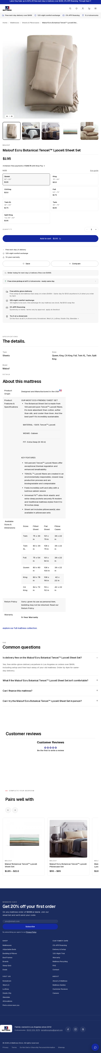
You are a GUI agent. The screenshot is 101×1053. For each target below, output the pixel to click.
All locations (7, 1001)
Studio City (7, 993)
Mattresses (14, 23)
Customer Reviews (60, 989)
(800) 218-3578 (33, 1030)
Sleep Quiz (7, 965)
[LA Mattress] (7, 8)
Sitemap (61, 1047)
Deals (5, 969)
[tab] (12, 131)
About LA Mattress (60, 981)
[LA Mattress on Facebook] (68, 1029)
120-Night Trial (59, 953)
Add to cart (49, 238)
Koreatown (7, 981)
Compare (76, 263)
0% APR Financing (60, 945)
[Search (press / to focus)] (70, 8)
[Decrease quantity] (87, 229)
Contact (56, 969)
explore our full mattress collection (20, 628)
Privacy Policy (31, 932)
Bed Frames (7, 957)
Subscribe (30, 926)
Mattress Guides (59, 985)
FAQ (54, 965)
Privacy (5, 1047)
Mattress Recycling (60, 961)
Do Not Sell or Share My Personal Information (37, 1047)
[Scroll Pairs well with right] (15, 810)
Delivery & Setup (59, 949)
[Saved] (76, 8)
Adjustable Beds (9, 949)
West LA (6, 985)
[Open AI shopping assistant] (95, 1047)
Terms (14, 1047)
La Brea (6, 989)
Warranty (56, 957)
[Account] (83, 8)
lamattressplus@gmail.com (52, 1030)
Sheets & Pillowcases (30, 23)
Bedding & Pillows (10, 953)
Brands (5, 961)
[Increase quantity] (96, 229)
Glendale (6, 997)
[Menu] (95, 8)
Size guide (94, 171)
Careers (56, 993)
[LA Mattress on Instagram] (75, 1029)
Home (5, 23)
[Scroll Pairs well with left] (8, 810)
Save (28, 263)
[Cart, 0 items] (89, 8)
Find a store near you (11, 1005)
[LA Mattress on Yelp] (83, 1029)
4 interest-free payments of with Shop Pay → (24, 166)
